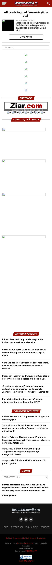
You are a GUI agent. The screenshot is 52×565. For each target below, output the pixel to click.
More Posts (26, 37)
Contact (45, 527)
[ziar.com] (26, 110)
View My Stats (26, 561)
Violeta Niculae (9, 417)
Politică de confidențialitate (34, 538)
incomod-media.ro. (25, 543)
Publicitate (32, 527)
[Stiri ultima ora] (15, 112)
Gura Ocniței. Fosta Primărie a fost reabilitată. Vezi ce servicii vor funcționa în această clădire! (25, 366)
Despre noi (17, 527)
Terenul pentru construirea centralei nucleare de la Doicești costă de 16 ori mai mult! (25, 428)
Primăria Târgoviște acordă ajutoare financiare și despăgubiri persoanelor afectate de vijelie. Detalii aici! (26, 440)
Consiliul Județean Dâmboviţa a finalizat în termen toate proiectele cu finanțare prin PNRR (24, 353)
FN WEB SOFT (31, 551)
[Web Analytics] (26, 558)
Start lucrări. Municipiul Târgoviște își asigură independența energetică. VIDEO (21, 452)
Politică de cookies (14, 538)
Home (5, 527)
